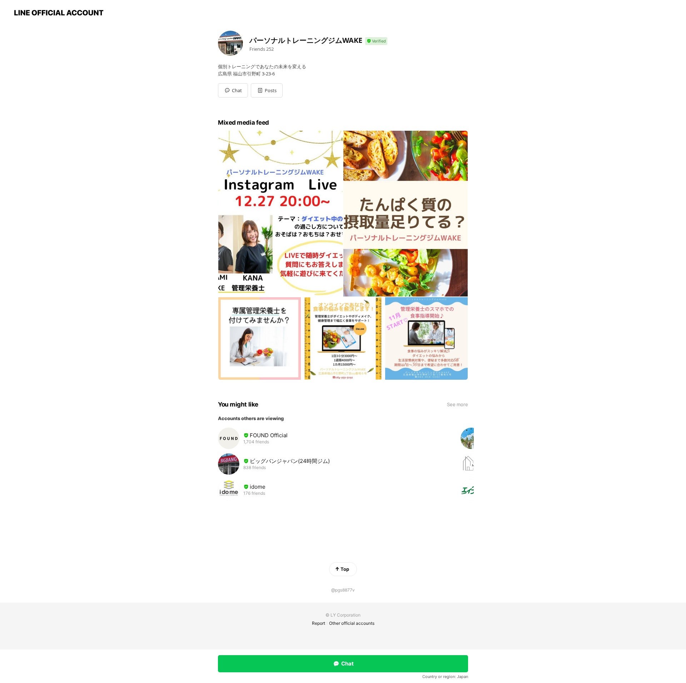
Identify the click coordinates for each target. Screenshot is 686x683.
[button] (267, 90)
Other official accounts (351, 623)
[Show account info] (376, 41)
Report (318, 623)
